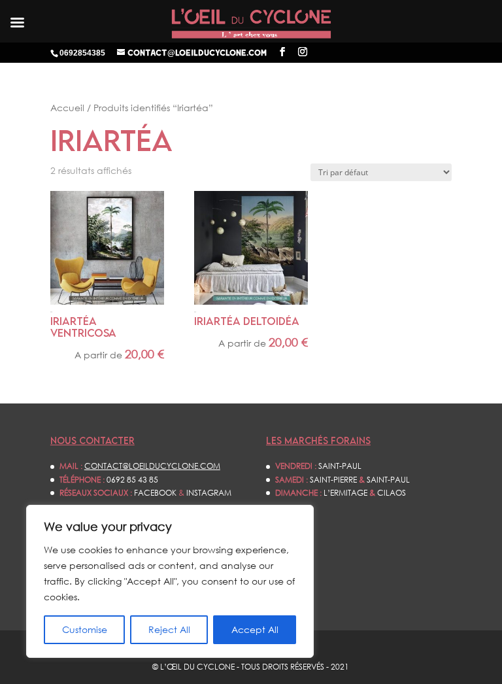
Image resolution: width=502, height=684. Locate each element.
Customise (84, 629)
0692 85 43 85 (132, 479)
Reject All (169, 629)
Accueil (67, 107)
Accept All (254, 629)
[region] (170, 581)
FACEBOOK (155, 492)
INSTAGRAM (208, 492)
